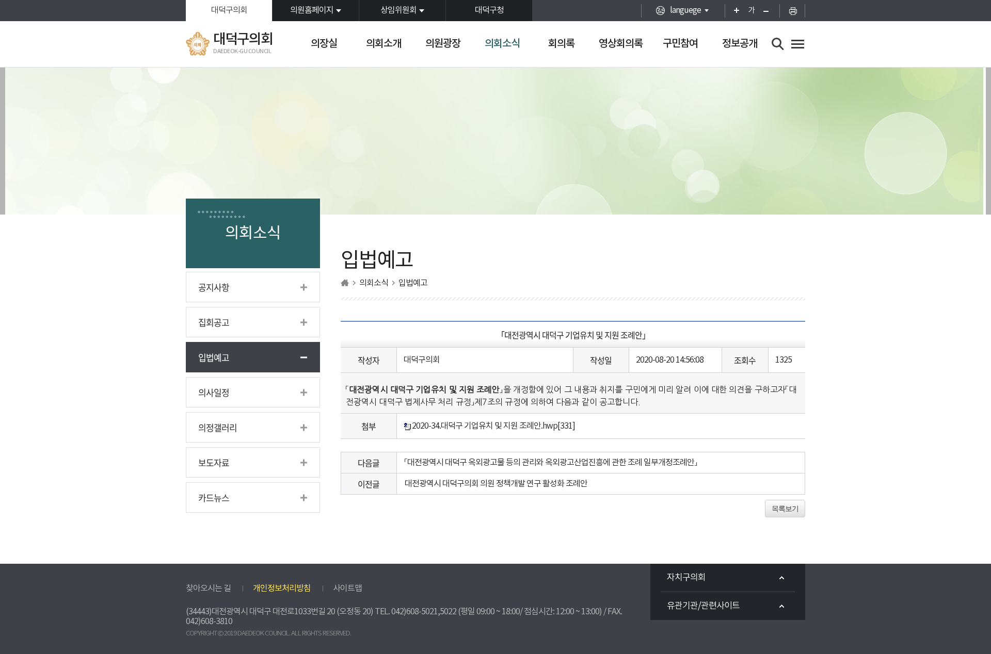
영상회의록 (621, 44)
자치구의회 (686, 578)
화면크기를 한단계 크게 (733, 11)
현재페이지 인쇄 (792, 11)
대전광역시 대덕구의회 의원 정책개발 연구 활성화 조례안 (496, 483)
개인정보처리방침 (282, 588)
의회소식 (502, 44)
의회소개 (383, 44)
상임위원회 (398, 10)
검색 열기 (778, 44)
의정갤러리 (217, 427)
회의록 (561, 44)
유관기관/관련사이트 (703, 606)
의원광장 (442, 44)
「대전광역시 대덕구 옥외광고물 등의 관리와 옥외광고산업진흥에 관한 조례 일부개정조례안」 (551, 462)
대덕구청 (489, 10)
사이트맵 (347, 588)
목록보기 (785, 508)
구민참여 (680, 44)
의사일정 (213, 392)
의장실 (324, 44)
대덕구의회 (229, 10)
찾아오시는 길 (208, 588)
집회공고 (213, 322)
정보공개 (739, 44)
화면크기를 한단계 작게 (769, 11)
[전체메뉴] (797, 44)
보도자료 (213, 462)
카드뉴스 (213, 497)
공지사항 (213, 287)
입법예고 (213, 357)
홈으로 (345, 283)
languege (685, 10)
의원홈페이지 (311, 10)
